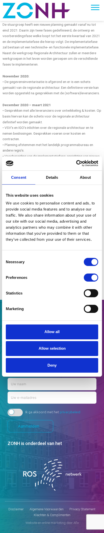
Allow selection (52, 348)
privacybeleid (70, 412)
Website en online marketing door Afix (52, 523)
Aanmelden (30, 426)
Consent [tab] (18, 177)
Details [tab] (52, 177)
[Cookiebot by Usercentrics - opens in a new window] (76, 163)
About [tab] (85, 177)
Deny (52, 365)
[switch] (91, 278)
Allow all (52, 332)
